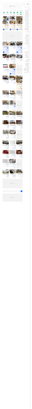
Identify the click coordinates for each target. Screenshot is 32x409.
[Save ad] (21, 17)
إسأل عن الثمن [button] (6, 70)
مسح (24, 4)
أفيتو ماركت (18, 10)
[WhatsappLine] (19, 29)
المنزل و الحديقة (14, 10)
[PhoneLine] (17, 29)
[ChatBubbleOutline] (21, 29)
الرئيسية (20, 10)
